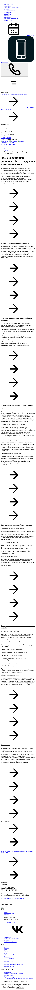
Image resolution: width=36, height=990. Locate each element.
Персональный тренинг (11, 18)
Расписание (7, 17)
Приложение (8, 20)
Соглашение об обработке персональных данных (18, 978)
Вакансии (7, 957)
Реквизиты (7, 972)
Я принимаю (20, 987)
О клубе (6, 948)
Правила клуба (8, 961)
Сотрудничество (9, 958)
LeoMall (6, 914)
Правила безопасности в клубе (13, 964)
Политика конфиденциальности (13, 973)
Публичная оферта (9, 954)
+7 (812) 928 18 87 (6, 138)
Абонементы (8, 12)
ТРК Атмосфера (9, 913)
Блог (5, 949)
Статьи (6, 951)
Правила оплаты (9, 966)
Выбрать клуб (8, 4)
